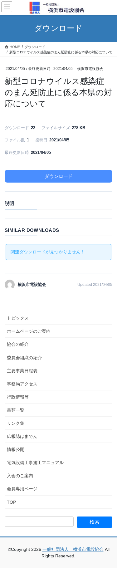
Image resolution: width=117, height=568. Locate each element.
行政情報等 (18, 396)
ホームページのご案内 (29, 331)
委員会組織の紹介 (24, 357)
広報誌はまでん (22, 436)
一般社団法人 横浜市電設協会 (73, 549)
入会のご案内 (20, 475)
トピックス (18, 318)
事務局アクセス (22, 383)
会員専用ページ (22, 488)
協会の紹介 (18, 344)
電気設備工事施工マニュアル (35, 462)
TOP (11, 502)
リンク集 (15, 423)
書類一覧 (15, 410)
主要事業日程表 (22, 370)
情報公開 (15, 449)
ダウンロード (59, 176)
